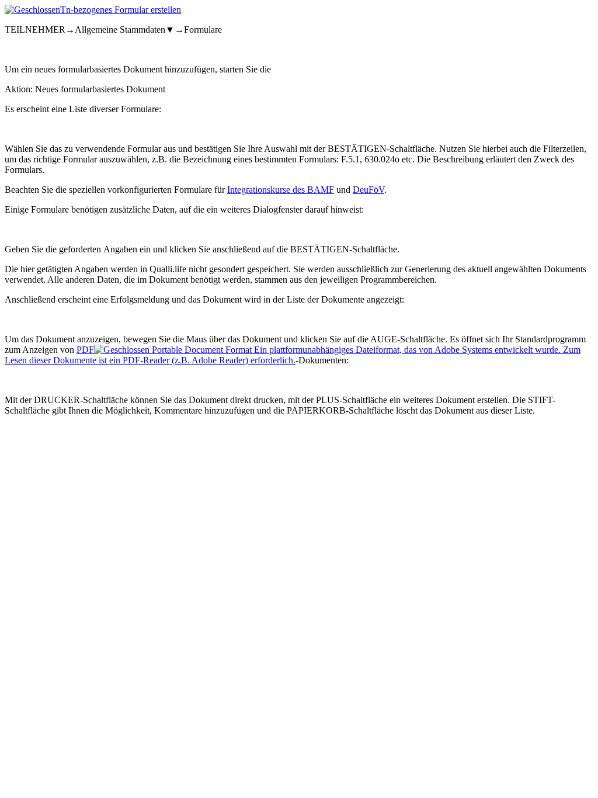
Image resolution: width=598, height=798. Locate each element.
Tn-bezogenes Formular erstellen (120, 10)
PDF (292, 355)
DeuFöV (368, 190)
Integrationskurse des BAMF (280, 190)
